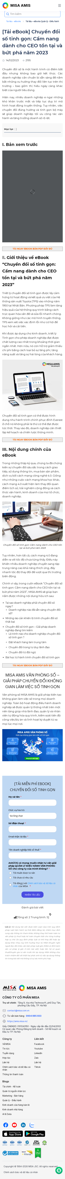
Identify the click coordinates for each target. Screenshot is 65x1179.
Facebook (39, 1044)
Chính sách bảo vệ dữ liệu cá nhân (16, 1068)
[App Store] (12, 1134)
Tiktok (37, 1067)
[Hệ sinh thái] (32, 988)
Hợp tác (6, 1057)
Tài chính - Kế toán (11, 1086)
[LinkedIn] (23, 1125)
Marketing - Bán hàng (12, 1095)
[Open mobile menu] (60, 5)
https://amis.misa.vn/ (17, 1021)
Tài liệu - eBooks (13, 21)
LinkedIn (38, 1053)
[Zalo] (32, 1125)
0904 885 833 (33, 1016)
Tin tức (6, 1048)
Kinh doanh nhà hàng (12, 1109)
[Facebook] (5, 1125)
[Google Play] (35, 1134)
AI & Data (6, 1114)
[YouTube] (14, 1125)
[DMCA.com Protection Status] (44, 1142)
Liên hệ (5, 1062)
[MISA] (9, 988)
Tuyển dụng (8, 1053)
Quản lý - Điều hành (11, 1100)
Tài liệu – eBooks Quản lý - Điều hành (42, 21)
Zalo (36, 1057)
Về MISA (6, 1044)
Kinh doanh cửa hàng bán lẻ (15, 1105)
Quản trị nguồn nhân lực (14, 1091)
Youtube (38, 1048)
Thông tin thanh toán (12, 1074)
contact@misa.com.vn (18, 1010)
